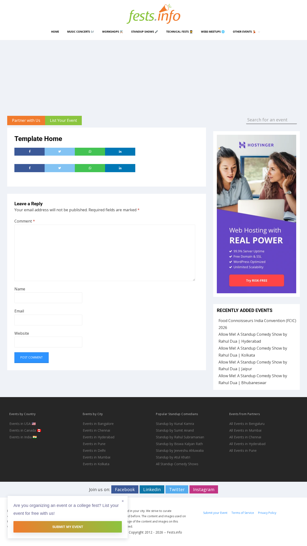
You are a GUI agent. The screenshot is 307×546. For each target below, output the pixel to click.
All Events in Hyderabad (247, 443)
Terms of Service (242, 513)
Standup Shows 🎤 (144, 31)
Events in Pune (94, 443)
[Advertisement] (153, 76)
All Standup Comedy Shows (177, 464)
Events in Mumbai (96, 457)
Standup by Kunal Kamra (175, 423)
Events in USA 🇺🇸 (22, 423)
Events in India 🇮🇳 (23, 437)
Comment (24, 221)
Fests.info (174, 532)
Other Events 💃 (244, 31)
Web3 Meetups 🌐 (213, 31)
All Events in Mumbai (245, 430)
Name (19, 289)
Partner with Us (26, 120)
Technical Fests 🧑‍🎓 (179, 31)
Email (19, 311)
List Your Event (63, 120)
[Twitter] (60, 152)
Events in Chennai (96, 430)
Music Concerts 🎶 (80, 31)
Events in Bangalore (98, 423)
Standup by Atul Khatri (173, 457)
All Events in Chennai (245, 437)
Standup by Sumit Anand (175, 430)
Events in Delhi (94, 450)
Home (55, 31)
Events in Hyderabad (98, 437)
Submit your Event (215, 513)
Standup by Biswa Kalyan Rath (179, 443)
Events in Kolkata (96, 464)
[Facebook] (29, 152)
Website (21, 333)
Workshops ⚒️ (112, 31)
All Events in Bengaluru (247, 423)
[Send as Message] (90, 152)
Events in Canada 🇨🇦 (25, 430)
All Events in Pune (243, 450)
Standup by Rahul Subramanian (180, 437)
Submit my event (67, 527)
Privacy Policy (267, 513)
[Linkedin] (120, 152)
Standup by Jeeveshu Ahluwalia (180, 450)
